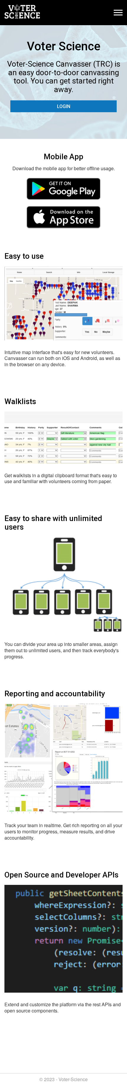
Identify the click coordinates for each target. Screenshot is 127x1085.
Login (63, 106)
